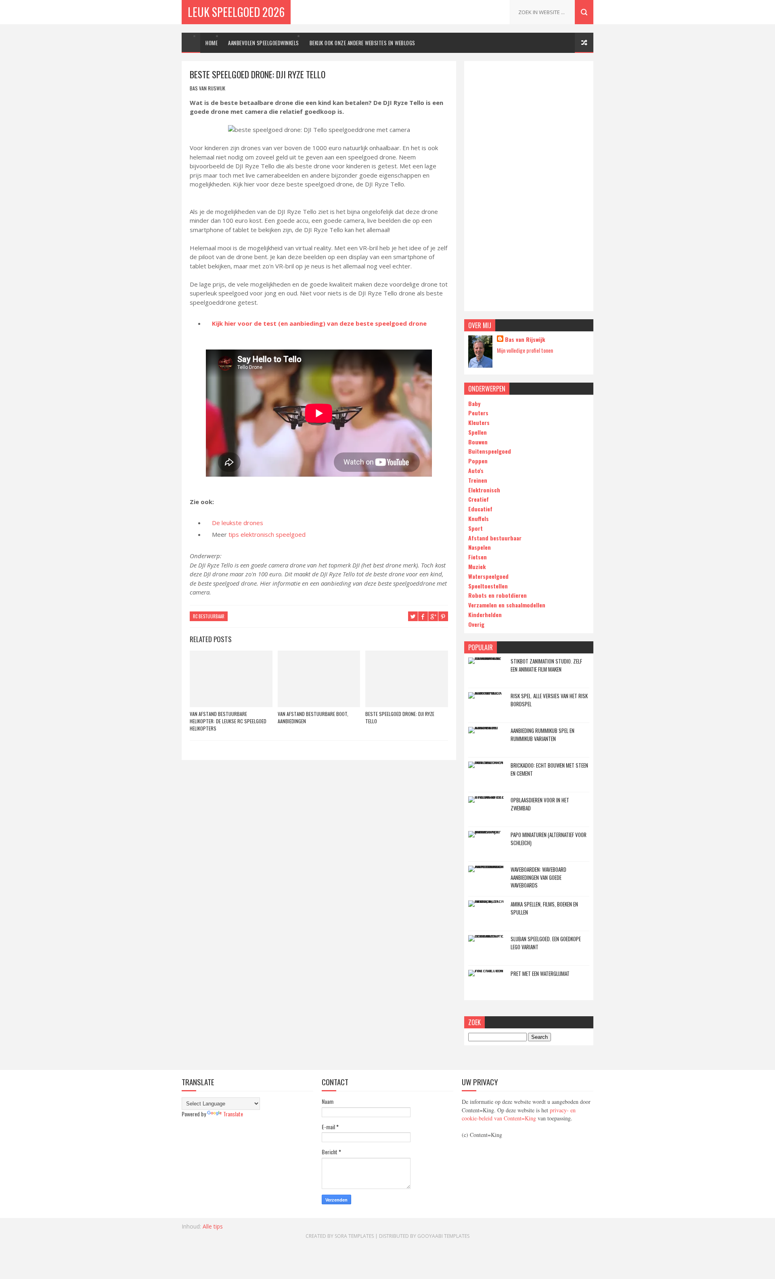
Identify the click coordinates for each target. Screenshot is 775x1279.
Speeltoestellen (488, 586)
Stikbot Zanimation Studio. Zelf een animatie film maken (546, 665)
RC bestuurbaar (208, 616)
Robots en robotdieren (497, 595)
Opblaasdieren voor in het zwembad (540, 804)
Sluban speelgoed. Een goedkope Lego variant (546, 943)
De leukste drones (237, 523)
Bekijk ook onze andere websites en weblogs (362, 43)
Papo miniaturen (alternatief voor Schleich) (548, 839)
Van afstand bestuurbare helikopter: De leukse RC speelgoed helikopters (228, 721)
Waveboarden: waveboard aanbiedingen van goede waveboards (538, 877)
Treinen (477, 480)
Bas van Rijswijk (525, 339)
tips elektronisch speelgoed (267, 534)
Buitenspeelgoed (489, 451)
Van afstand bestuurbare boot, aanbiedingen (313, 717)
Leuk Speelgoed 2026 (236, 12)
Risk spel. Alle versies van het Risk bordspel (549, 700)
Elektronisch (484, 490)
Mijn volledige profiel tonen (525, 350)
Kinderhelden (485, 614)
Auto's (476, 470)
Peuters (478, 412)
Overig (476, 624)
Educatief (480, 508)
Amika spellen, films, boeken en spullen (544, 908)
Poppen (478, 460)
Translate (233, 1113)
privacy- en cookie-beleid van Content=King (519, 1114)
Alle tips (213, 1226)
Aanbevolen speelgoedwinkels (263, 43)
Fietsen (477, 557)
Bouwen (478, 441)
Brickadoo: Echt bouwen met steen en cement (549, 769)
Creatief (478, 499)
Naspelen (479, 547)
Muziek (477, 566)
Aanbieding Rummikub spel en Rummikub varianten (542, 734)
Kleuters (479, 422)
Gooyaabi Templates (443, 1236)
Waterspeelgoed (488, 576)
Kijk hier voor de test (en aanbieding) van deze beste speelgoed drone (319, 323)
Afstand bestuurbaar (495, 538)
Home (211, 43)
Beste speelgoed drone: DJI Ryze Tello (399, 717)
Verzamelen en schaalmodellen (506, 605)
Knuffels (478, 518)
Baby (474, 403)
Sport (475, 528)
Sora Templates (354, 1236)
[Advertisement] (528, 186)
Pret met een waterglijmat (540, 973)
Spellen (477, 432)
